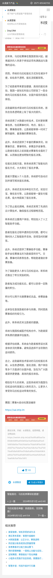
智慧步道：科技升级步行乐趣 (21, 565)
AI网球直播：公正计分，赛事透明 (23, 539)
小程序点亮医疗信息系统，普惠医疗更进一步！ (26, 558)
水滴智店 (16, 482)
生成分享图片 (36, 482)
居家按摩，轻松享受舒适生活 (21, 532)
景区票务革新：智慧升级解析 (21, 536)
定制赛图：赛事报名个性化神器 (22, 554)
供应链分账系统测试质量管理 (21, 543)
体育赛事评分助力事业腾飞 (20, 547)
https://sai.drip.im (15, 409)
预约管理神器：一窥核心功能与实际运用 (26, 550)
